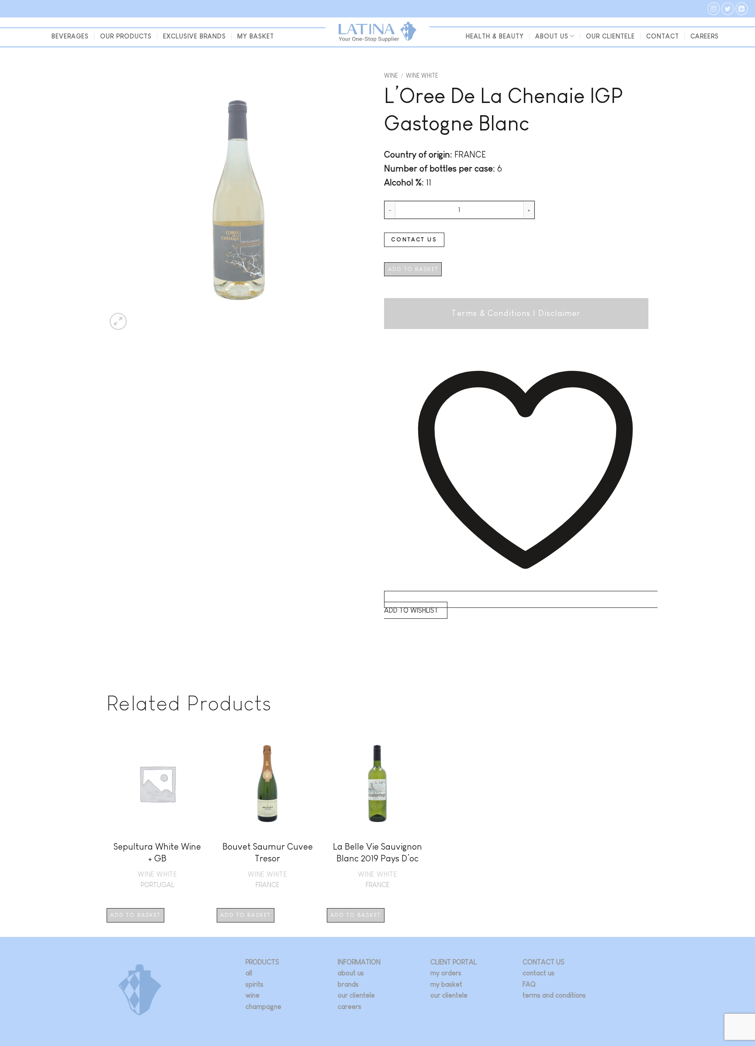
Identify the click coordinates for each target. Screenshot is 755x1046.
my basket (255, 36)
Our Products (126, 36)
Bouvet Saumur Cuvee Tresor (267, 852)
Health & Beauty (495, 36)
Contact (662, 36)
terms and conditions (554, 995)
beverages (70, 36)
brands (348, 984)
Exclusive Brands (194, 36)
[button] (118, 321)
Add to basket (413, 269)
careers (349, 1006)
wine (253, 995)
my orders (445, 973)
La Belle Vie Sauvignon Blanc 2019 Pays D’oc (377, 852)
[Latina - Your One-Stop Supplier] (377, 32)
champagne (263, 1006)
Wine (391, 75)
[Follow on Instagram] (713, 8)
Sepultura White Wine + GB (157, 852)
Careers (704, 36)
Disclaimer (559, 313)
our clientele (610, 36)
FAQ (529, 984)
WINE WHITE (422, 75)
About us (551, 36)
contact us (538, 973)
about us (351, 973)
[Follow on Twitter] (727, 8)
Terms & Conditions (490, 313)
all (249, 973)
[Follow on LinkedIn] (741, 8)
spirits (254, 984)
